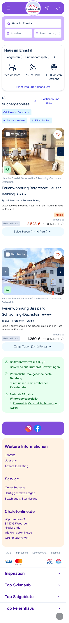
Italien (14, 408)
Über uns (11, 460)
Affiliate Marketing (16, 466)
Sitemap (55, 552)
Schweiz (48, 403)
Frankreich (20, 403)
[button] (33, 68)
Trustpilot (35, 367)
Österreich (35, 403)
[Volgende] (60, 151)
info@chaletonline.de (18, 532)
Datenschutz (39, 552)
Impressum (22, 552)
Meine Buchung (15, 487)
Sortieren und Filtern (50, 101)
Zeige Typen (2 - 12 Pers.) (31, 346)
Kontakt (10, 455)
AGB (8, 552)
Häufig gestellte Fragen (20, 493)
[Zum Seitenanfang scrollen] (59, 616)
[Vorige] (5, 151)
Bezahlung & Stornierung (21, 498)
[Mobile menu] (8, 8)
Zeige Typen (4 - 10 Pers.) (31, 231)
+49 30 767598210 (17, 538)
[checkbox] (15, 134)
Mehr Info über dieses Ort (33, 87)
